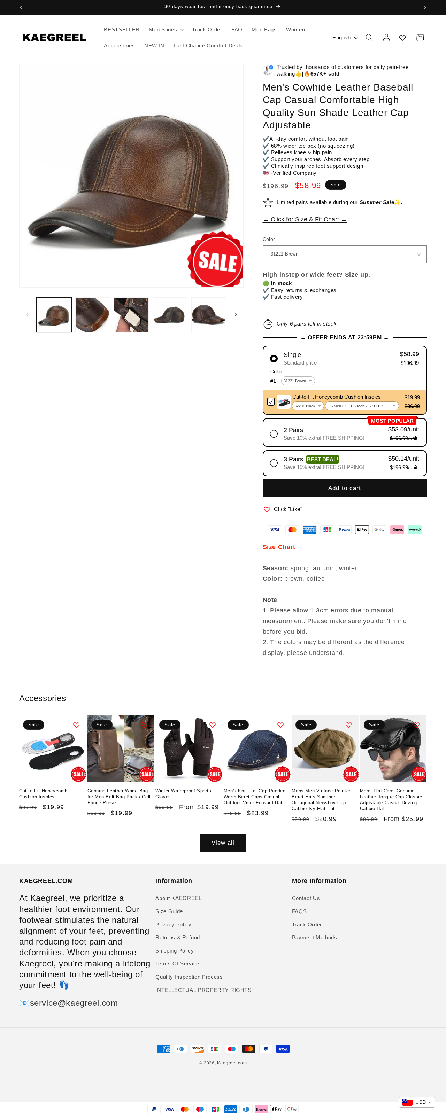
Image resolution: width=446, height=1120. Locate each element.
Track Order (307, 924)
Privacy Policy (173, 924)
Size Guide (169, 911)
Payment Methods (314, 937)
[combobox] (417, 1102)
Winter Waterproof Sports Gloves (183, 794)
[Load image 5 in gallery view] (170, 314)
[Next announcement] (425, 7)
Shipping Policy (174, 951)
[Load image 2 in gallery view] (92, 314)
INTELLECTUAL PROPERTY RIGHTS (203, 990)
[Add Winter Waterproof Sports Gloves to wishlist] (212, 725)
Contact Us (306, 898)
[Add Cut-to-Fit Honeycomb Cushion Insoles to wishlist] (76, 725)
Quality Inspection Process (189, 977)
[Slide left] (26, 314)
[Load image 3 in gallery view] (131, 314)
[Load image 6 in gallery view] (208, 314)
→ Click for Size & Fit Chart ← (305, 219)
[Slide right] (236, 314)
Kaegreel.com (232, 1062)
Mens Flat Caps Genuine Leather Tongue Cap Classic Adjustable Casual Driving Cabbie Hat (391, 800)
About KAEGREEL (178, 898)
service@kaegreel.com (74, 1003)
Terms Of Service (177, 963)
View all (223, 842)
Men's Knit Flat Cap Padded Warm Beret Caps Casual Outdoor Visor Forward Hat (255, 797)
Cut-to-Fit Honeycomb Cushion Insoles (43, 794)
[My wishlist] (402, 37)
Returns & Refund (177, 937)
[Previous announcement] (21, 7)
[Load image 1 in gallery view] (54, 314)
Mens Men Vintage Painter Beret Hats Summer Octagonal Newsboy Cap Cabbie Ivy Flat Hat (321, 800)
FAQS (299, 911)
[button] (165, 30)
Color (269, 239)
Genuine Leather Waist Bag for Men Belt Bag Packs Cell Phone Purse (119, 797)
